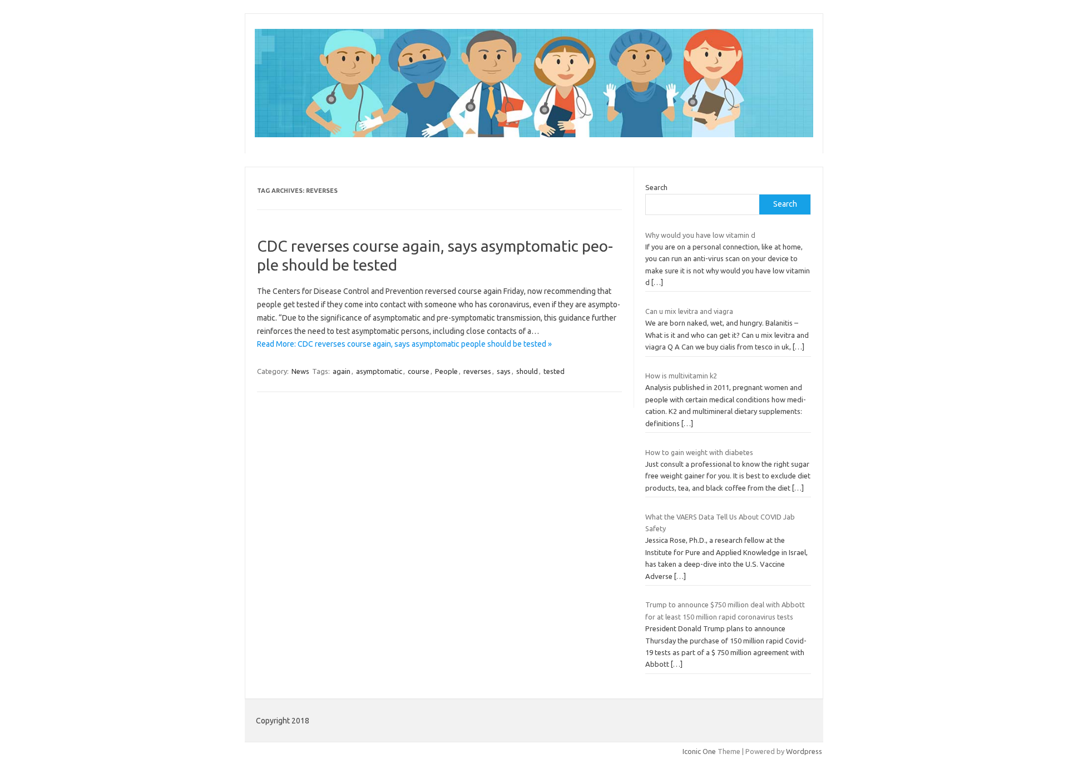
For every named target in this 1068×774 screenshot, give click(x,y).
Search (656, 187)
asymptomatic (379, 371)
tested (554, 371)
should (527, 371)
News (300, 371)
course (418, 371)
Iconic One (699, 751)
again (341, 371)
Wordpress (804, 751)
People (446, 371)
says (504, 371)
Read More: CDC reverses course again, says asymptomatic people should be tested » (404, 343)
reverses (477, 371)
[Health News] (534, 134)
